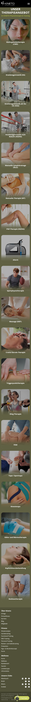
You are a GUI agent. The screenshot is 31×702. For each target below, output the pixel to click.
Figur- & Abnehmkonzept (9, 649)
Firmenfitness (5, 616)
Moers (3, 684)
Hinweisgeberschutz (6, 698)
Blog (2, 621)
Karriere (3, 619)
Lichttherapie (5, 669)
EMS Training (5, 639)
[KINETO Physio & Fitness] (7, 3)
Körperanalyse (5, 631)
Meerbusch (4, 678)
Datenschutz (4, 699)
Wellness (4, 661)
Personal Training (6, 641)
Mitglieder (4, 624)
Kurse (3, 651)
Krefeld (3, 687)
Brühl (3, 681)
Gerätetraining (5, 634)
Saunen (3, 666)
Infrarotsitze (5, 671)
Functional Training (7, 636)
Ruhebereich (5, 663)
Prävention (4, 646)
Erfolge (3, 614)
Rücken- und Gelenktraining (10, 644)
